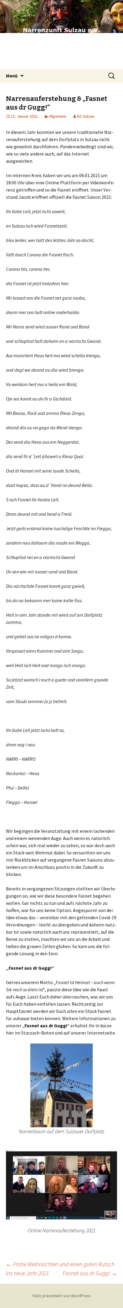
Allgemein (57, 116)
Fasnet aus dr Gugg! (90, 1273)
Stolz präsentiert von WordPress (61, 1295)
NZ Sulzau (85, 116)
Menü (12, 76)
